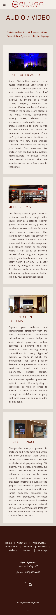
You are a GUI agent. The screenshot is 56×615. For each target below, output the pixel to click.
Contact (27, 550)
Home (8, 542)
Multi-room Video (37, 32)
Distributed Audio (16, 32)
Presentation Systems (18, 36)
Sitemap (42, 550)
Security (28, 546)
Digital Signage (41, 36)
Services (42, 546)
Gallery (13, 550)
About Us (22, 542)
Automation (11, 546)
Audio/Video (39, 542)
